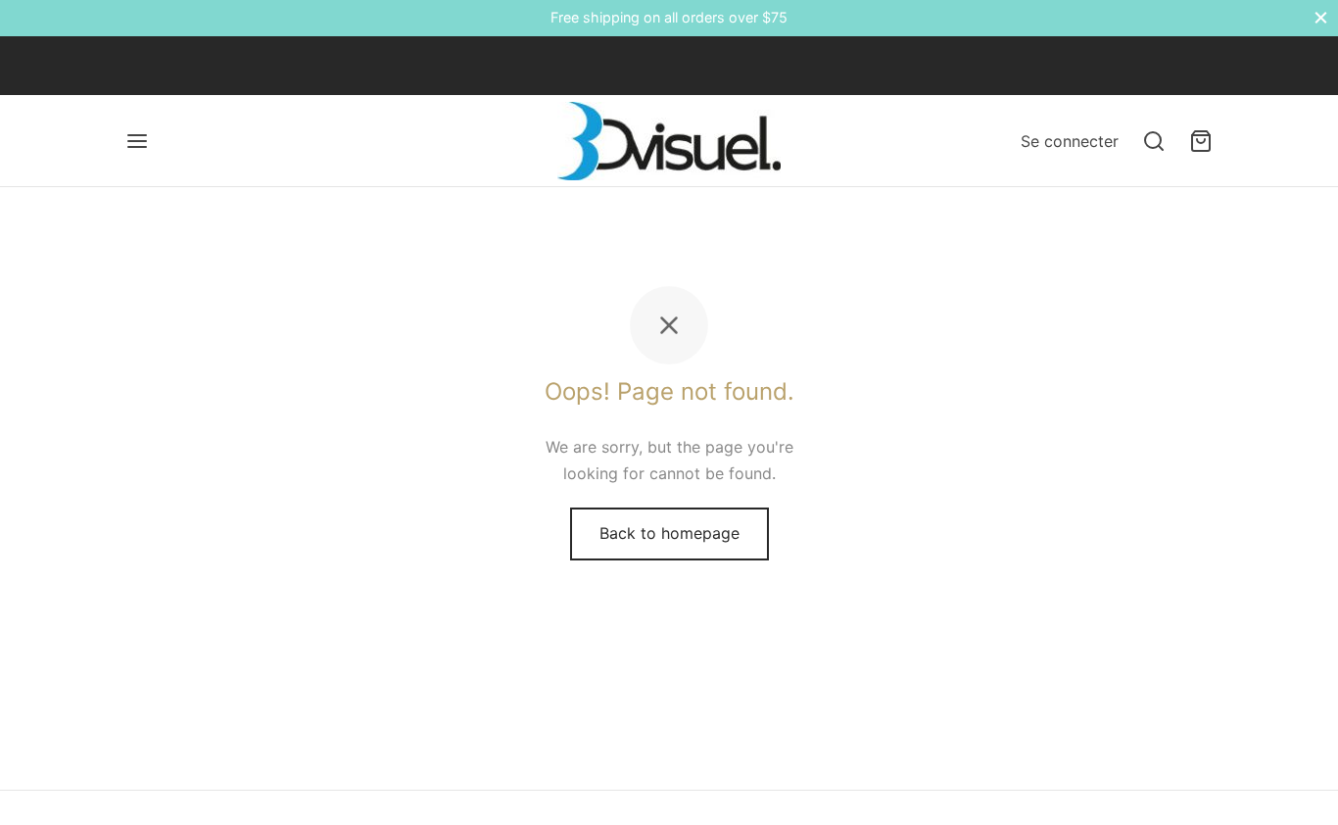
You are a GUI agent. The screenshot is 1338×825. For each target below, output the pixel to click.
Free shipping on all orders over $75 (669, 17)
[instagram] (218, 65)
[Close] (1321, 18)
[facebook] (140, 65)
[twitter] (179, 65)
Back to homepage (669, 533)
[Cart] (1201, 141)
